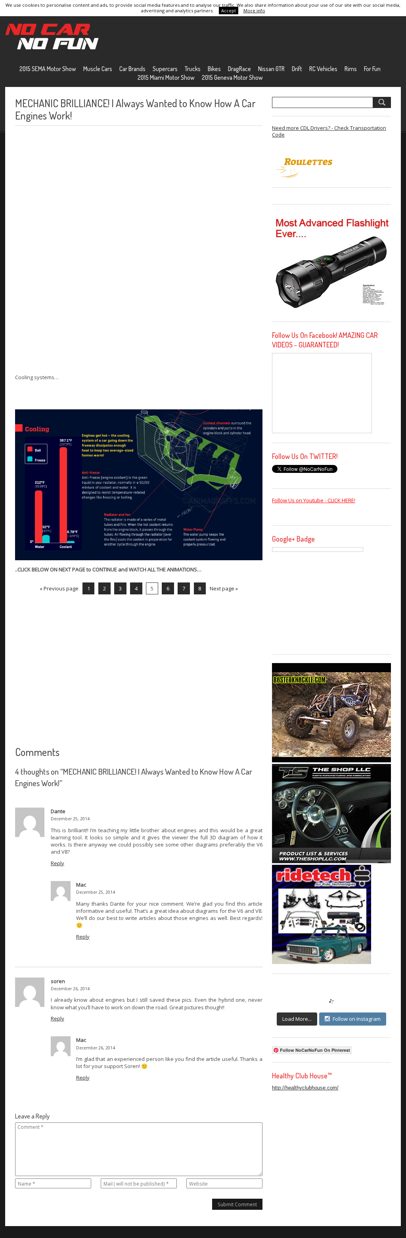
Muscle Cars (97, 69)
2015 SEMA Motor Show (47, 69)
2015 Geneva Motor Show (232, 77)
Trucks (193, 69)
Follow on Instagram (357, 1018)
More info (254, 10)
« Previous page (59, 588)
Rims (351, 69)
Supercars (165, 69)
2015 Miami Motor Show (166, 77)
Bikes (214, 69)
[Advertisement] (74, 250)
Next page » (224, 588)
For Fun (372, 69)
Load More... (297, 1018)
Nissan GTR (271, 69)
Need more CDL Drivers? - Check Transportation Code (329, 131)
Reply (57, 863)
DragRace (239, 69)
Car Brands (132, 69)
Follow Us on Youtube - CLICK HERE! (313, 500)
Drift (297, 69)
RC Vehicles (323, 69)
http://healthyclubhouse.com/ (305, 1088)
